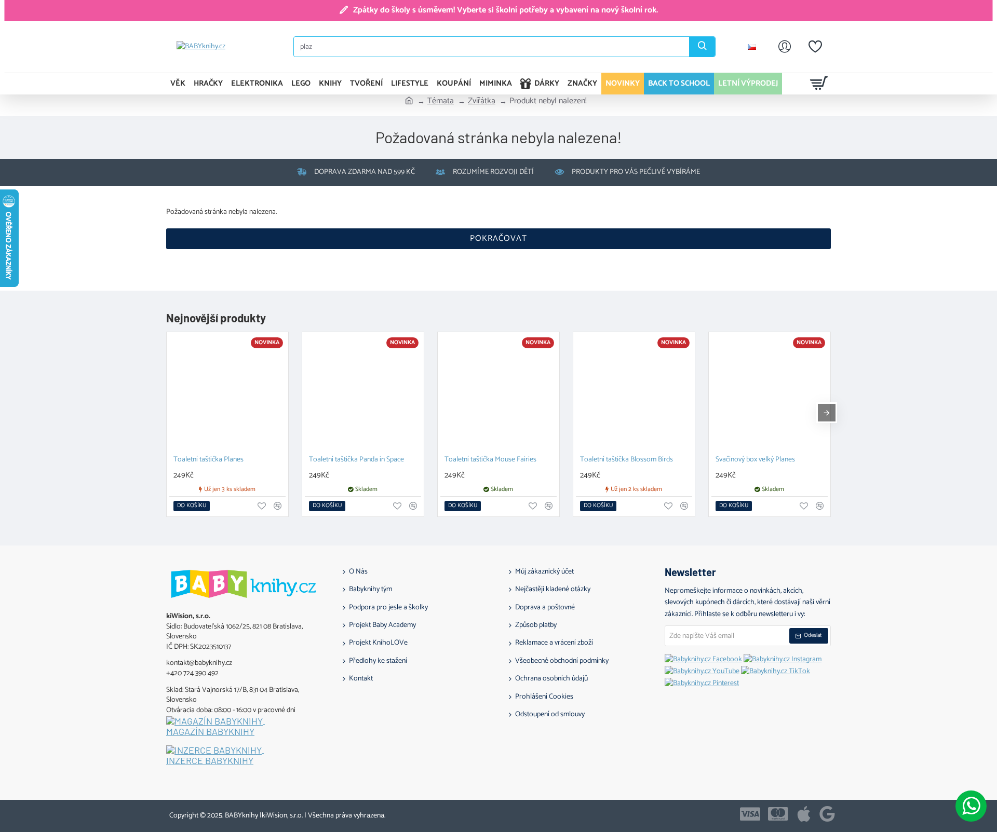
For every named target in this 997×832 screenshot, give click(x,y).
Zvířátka (481, 101)
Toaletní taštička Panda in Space (356, 460)
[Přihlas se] (785, 47)
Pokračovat (498, 238)
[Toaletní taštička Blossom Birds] (634, 393)
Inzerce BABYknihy (209, 761)
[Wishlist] (815, 46)
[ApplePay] (804, 814)
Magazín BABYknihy (210, 732)
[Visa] (750, 814)
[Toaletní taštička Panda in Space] (363, 393)
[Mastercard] (778, 814)
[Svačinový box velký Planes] (769, 393)
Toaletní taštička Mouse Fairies (490, 460)
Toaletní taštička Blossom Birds (626, 460)
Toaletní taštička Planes (208, 460)
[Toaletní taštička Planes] (227, 393)
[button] (191, 506)
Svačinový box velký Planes (755, 460)
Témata (440, 101)
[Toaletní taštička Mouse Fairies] (498, 393)
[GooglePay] (827, 814)
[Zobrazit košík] (819, 83)
